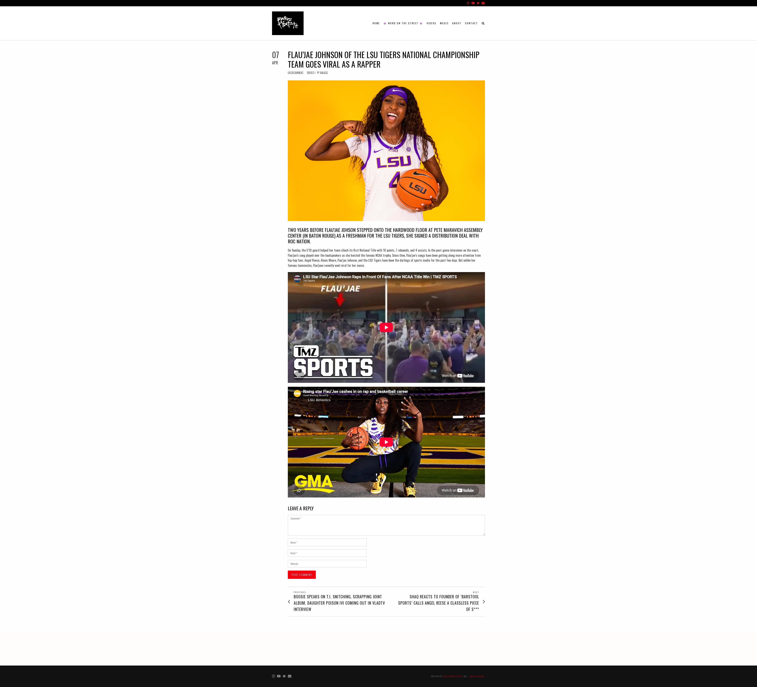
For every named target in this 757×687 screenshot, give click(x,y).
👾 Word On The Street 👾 (403, 23)
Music (444, 23)
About (456, 23)
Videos (431, 23)
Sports (310, 72)
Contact (471, 23)
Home (376, 23)
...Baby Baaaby (476, 676)
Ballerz (324, 72)
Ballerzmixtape (453, 676)
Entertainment (296, 72)
